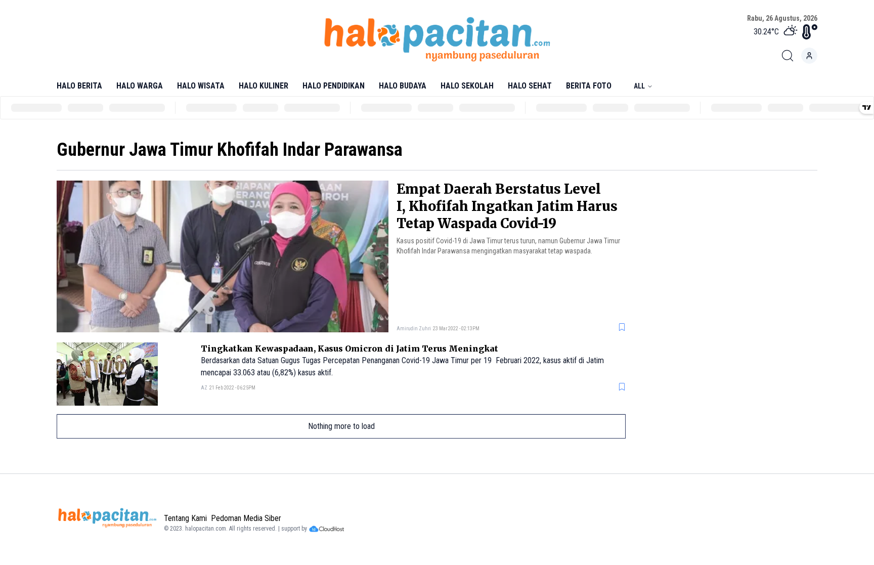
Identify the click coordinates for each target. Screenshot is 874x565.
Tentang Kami (185, 518)
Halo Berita (79, 86)
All (639, 86)
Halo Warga (139, 86)
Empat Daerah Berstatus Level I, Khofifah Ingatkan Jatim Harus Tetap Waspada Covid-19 (507, 206)
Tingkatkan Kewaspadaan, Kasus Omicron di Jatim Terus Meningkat (349, 348)
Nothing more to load (341, 426)
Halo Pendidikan (333, 86)
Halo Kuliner (263, 86)
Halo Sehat (530, 86)
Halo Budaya (402, 86)
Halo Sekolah (467, 86)
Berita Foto (588, 86)
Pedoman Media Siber (246, 518)
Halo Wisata (201, 86)
